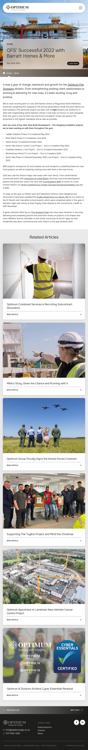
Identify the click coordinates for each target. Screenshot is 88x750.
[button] (80, 8)
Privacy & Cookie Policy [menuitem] (12, 745)
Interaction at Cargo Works (36, 178)
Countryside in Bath (52, 181)
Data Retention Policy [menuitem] (31, 745)
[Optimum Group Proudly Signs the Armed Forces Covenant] (44, 434)
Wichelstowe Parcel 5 (16, 153)
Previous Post (13, 710)
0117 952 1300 (13, 733)
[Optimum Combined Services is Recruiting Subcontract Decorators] (44, 282)
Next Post (75, 710)
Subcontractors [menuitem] (45, 727)
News (16, 73)
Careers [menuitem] (41, 730)
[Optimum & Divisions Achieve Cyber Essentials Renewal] (44, 664)
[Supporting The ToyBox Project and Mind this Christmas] (44, 509)
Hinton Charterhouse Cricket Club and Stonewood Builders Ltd (49, 185)
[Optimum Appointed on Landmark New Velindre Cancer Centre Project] (44, 587)
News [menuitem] (40, 733)
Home (9, 73)
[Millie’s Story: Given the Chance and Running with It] (44, 359)
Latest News (73, 63)
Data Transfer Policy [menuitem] (48, 745)
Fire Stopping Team (40, 212)
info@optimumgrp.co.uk (18, 730)
